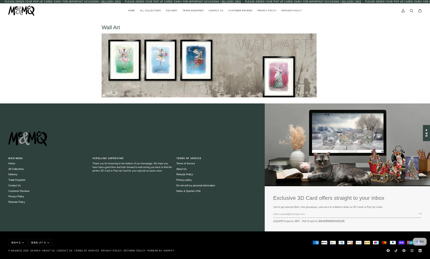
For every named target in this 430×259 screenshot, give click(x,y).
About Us (181, 169)
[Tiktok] (396, 250)
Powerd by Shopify (161, 250)
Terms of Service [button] (188, 158)
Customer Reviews (19, 191)
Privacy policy (184, 180)
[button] (150, 10)
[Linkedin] (420, 250)
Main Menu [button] (15, 158)
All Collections (16, 169)
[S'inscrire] (419, 213)
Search (35, 250)
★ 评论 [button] (426, 133)
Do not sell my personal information (195, 185)
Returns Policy (134, 250)
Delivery (12, 174)
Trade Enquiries (17, 180)
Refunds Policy (16, 202)
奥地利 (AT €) (38, 242)
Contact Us (14, 185)
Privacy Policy (16, 196)
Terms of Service (185, 163)
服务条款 (334, 221)
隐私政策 (323, 221)
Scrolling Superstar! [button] (108, 158)
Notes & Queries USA (188, 191)
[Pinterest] (403, 250)
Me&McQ (16, 250)
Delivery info (111, 1)
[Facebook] (388, 250)
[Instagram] (412, 250)
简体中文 (16, 242)
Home (11, 163)
